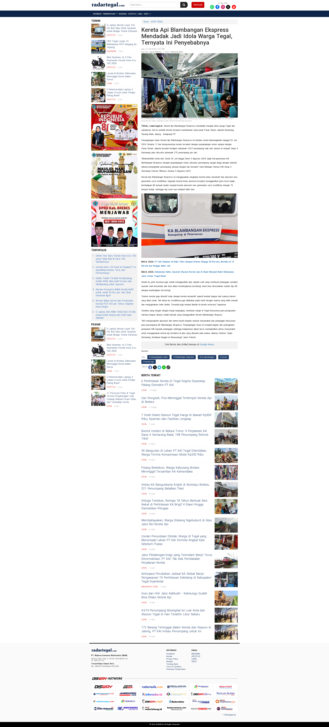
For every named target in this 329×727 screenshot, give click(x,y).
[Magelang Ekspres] (225, 694)
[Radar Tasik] (152, 686)
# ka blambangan (207, 357)
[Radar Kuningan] (103, 701)
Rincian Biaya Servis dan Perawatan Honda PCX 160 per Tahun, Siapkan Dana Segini (113, 303)
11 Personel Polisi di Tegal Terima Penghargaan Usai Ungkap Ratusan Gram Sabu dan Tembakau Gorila (121, 397)
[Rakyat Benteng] (201, 708)
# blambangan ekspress (184, 357)
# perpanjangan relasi (158, 357)
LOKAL (140, 14)
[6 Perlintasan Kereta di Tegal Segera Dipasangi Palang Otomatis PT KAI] (226, 385)
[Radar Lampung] (177, 694)
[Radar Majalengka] (128, 701)
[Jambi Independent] (103, 694)
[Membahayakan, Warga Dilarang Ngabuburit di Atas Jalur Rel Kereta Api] (226, 525)
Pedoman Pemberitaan (176, 669)
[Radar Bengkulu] (128, 708)
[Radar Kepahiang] (201, 701)
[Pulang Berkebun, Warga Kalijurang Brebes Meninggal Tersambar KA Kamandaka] (226, 472)
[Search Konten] (184, 4)
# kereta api (148, 361)
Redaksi (169, 661)
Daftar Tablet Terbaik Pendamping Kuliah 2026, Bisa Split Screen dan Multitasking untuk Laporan (112, 281)
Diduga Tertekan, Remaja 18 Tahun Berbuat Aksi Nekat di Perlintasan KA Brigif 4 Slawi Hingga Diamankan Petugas (174, 505)
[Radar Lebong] (152, 708)
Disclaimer (170, 653)
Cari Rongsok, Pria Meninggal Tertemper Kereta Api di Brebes (176, 400)
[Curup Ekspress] (225, 701)
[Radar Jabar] (177, 701)
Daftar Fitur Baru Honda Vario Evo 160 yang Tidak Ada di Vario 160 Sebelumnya (114, 258)
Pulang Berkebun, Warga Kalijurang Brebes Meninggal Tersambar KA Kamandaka (170, 470)
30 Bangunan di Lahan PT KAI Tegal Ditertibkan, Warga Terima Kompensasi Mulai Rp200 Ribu (174, 453)
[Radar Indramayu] (201, 686)
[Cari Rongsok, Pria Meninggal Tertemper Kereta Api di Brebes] (226, 402)
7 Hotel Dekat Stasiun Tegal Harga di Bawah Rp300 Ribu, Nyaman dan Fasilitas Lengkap (176, 417)
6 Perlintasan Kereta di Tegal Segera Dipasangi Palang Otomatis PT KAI (173, 383)
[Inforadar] (152, 694)
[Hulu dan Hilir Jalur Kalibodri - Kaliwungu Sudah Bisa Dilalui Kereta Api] (226, 598)
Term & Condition (173, 666)
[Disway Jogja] (152, 701)
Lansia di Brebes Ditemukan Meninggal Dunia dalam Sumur (121, 76)
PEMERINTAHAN (109, 14)
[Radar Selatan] (225, 708)
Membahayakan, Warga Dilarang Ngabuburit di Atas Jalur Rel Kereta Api (176, 522)
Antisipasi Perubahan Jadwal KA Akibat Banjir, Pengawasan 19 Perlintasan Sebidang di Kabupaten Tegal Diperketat (176, 578)
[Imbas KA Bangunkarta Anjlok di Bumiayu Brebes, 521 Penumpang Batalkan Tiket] (226, 489)
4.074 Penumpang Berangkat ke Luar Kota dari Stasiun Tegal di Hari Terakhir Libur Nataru (173, 612)
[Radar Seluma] (177, 708)
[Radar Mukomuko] (103, 708)
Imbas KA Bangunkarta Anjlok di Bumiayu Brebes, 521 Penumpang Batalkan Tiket (175, 487)
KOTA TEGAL (157, 21)
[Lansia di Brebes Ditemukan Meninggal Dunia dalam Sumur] (98, 79)
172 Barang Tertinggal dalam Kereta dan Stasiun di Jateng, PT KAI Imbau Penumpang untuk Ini (176, 629)
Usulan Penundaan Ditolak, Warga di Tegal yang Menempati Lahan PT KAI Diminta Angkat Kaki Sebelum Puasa (174, 540)
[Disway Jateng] (201, 694)
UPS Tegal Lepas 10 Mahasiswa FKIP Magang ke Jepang (122, 44)
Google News (207, 344)
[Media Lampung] (177, 686)
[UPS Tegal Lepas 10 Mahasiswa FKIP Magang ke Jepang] (98, 47)
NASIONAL (123, 14)
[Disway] (103, 686)
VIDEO (146, 14)
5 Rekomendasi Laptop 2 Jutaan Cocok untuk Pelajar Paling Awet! (121, 92)
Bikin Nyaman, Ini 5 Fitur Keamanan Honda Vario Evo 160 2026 (121, 60)
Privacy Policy (172, 659)
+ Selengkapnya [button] (229, 714)
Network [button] (198, 5)
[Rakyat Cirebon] (225, 686)
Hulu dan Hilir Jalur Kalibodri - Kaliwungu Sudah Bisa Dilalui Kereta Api (174, 595)
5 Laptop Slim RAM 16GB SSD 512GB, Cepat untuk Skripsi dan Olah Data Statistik (114, 314)
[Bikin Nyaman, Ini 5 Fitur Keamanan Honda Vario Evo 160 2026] (98, 63)
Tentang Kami (172, 664)
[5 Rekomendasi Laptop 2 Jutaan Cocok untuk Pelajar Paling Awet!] (98, 95)
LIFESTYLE (132, 14)
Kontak (169, 656)
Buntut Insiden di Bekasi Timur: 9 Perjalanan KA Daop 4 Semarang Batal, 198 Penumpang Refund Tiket (174, 435)
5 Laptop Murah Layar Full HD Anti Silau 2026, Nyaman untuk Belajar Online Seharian (122, 28)
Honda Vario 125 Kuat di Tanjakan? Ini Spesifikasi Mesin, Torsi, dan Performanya (114, 270)
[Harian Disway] (128, 686)
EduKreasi (97, 14)
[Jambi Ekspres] (128, 694)
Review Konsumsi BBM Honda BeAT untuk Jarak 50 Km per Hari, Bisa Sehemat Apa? (113, 292)
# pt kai (223, 357)
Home (146, 21)
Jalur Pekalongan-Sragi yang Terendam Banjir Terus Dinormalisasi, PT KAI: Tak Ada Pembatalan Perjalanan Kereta (176, 559)
